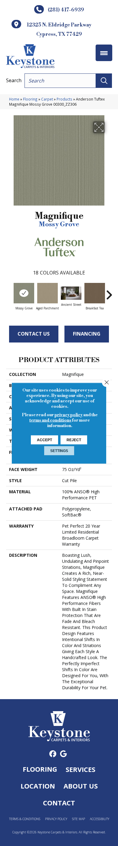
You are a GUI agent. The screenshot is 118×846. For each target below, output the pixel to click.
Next (108, 292)
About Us (81, 785)
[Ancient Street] (71, 293)
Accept (44, 440)
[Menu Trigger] (104, 53)
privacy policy (68, 414)
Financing (86, 333)
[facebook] (52, 754)
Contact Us (34, 333)
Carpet (47, 99)
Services (80, 769)
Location (38, 785)
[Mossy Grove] (24, 293)
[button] (104, 80)
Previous (9, 292)
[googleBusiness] (63, 754)
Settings (59, 450)
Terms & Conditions (24, 819)
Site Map (78, 819)
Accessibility (99, 819)
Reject (74, 440)
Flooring (30, 99)
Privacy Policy (56, 819)
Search (13, 80)
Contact (59, 802)
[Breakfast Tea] (95, 293)
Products (64, 99)
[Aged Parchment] (47, 293)
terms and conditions (50, 420)
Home (14, 99)
